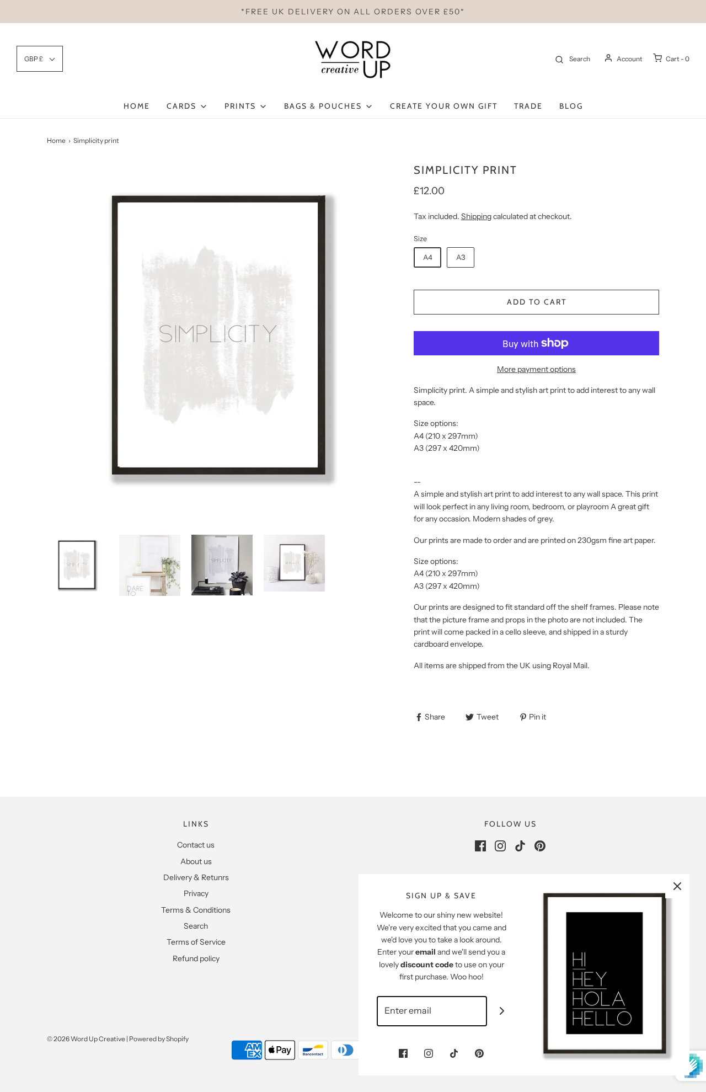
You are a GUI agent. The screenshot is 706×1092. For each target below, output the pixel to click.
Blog (571, 106)
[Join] (502, 1011)
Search (196, 926)
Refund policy (196, 958)
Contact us (196, 845)
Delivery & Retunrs (196, 877)
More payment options (536, 369)
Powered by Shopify (159, 1039)
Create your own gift (444, 106)
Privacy (196, 893)
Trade (528, 106)
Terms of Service (196, 942)
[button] (77, 565)
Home (137, 106)
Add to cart (536, 302)
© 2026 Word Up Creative (86, 1039)
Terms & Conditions (196, 910)
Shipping (476, 216)
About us (196, 861)
